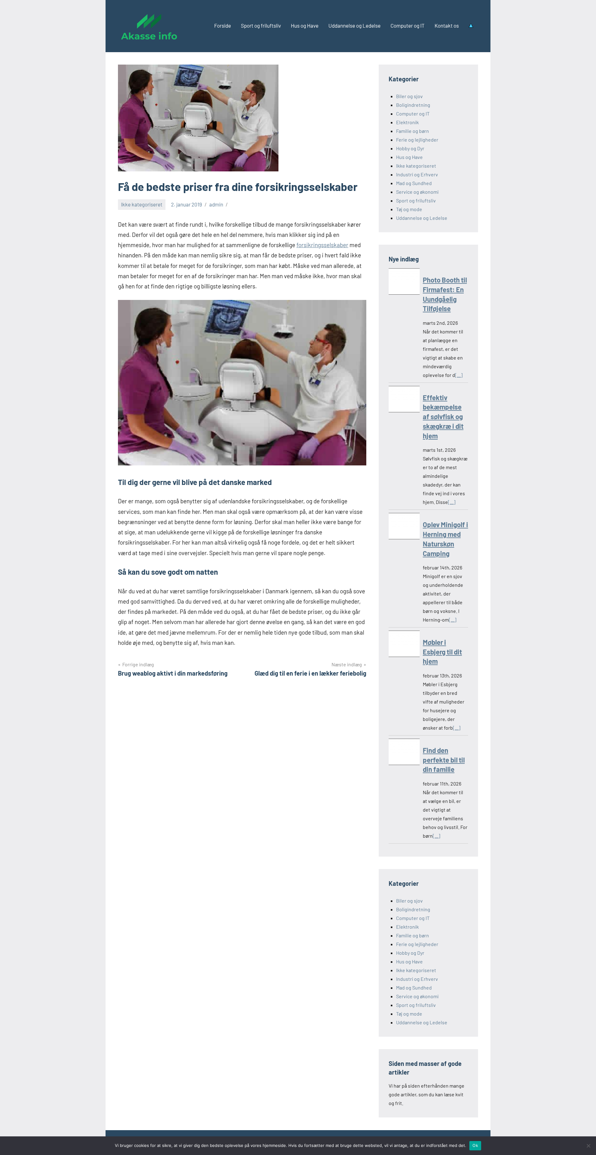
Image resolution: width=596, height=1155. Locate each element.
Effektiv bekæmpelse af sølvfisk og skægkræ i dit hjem (443, 416)
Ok (475, 1145)
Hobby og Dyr (410, 148)
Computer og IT (408, 25)
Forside (222, 25)
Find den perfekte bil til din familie (444, 759)
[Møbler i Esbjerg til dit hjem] (404, 645)
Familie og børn (412, 131)
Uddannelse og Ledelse (354, 25)
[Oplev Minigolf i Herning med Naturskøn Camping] (404, 527)
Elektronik (407, 122)
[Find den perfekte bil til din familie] (404, 753)
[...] (459, 375)
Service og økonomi (417, 192)
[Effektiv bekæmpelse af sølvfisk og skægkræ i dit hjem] (404, 400)
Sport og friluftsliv (261, 25)
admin (216, 204)
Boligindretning (413, 105)
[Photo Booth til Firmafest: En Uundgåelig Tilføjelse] (404, 282)
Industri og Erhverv (417, 174)
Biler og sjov (409, 96)
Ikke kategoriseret (141, 204)
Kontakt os (447, 25)
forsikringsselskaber (322, 244)
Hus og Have (304, 25)
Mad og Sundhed (414, 183)
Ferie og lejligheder (417, 140)
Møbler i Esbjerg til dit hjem (442, 651)
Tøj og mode (409, 209)
